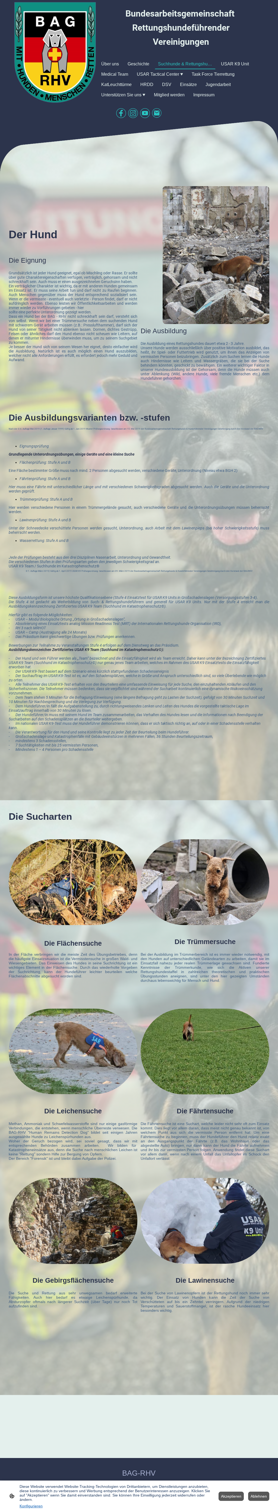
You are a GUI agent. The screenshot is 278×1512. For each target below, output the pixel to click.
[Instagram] (133, 113)
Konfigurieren (31, 1506)
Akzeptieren (231, 1496)
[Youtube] (145, 113)
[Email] (157, 113)
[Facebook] (121, 113)
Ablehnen (259, 1496)
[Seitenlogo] (55, 52)
